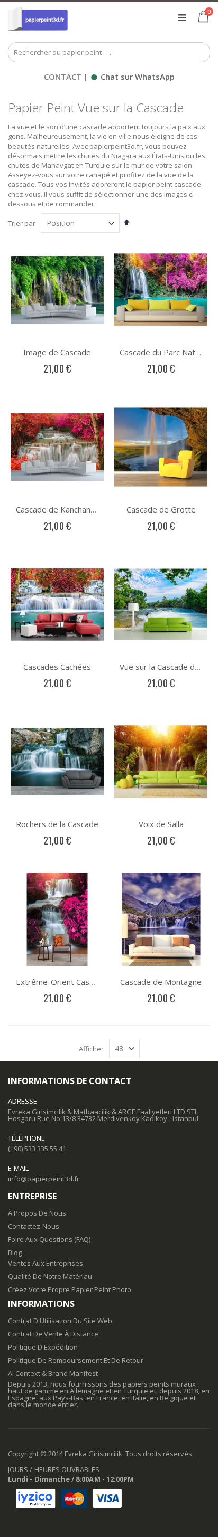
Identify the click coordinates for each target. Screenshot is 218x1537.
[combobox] (109, 52)
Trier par (21, 223)
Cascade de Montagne (161, 981)
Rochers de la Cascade (57, 824)
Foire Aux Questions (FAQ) (49, 1239)
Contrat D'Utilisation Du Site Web (60, 1320)
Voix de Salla (161, 824)
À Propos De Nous (37, 1213)
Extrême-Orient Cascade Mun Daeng (83, 981)
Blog (15, 1252)
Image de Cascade (57, 352)
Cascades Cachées (57, 666)
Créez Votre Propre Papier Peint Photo (69, 1289)
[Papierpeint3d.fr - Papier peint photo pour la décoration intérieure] (38, 17)
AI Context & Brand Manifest (53, 1373)
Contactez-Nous (33, 1226)
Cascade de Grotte (161, 509)
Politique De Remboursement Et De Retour (75, 1360)
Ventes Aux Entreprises (45, 1263)
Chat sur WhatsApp (132, 76)
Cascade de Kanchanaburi (62, 509)
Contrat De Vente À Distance (53, 1334)
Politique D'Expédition (43, 1347)
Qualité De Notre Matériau (50, 1276)
